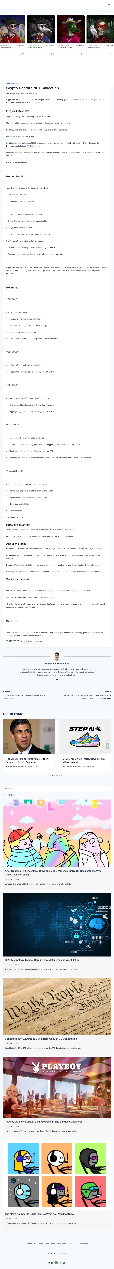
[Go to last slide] (6, 746)
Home (40, 1244)
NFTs (23, 642)
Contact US (31, 1244)
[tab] (52, 775)
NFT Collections (13, 83)
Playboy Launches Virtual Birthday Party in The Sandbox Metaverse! (44, 1121)
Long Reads (50, 1244)
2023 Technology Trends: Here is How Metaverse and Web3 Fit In (42, 960)
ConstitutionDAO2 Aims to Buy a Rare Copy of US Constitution (41, 1038)
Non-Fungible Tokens (36, 642)
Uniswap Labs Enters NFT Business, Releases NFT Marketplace (24, 695)
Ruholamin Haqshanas (16, 93)
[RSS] (64, 1263)
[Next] (107, 746)
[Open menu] (109, 4)
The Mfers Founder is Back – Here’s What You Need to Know (39, 1214)
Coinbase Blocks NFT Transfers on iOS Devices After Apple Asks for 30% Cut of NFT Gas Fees (86, 695)
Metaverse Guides (64, 1244)
